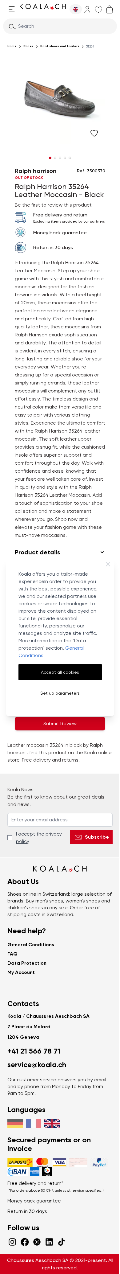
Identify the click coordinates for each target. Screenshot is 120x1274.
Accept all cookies (60, 672)
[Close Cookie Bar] (108, 564)
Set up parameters (60, 693)
